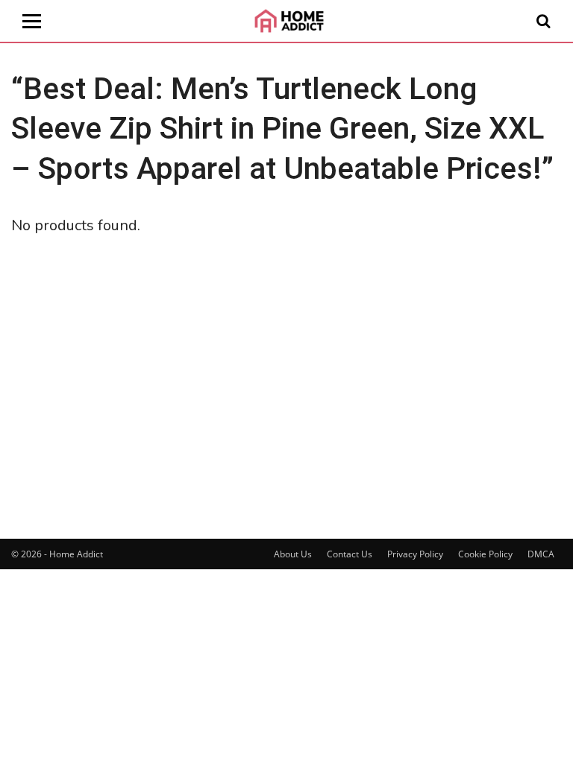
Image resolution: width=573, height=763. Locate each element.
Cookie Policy (485, 554)
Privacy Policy (415, 554)
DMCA (540, 554)
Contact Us (349, 554)
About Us (293, 554)
